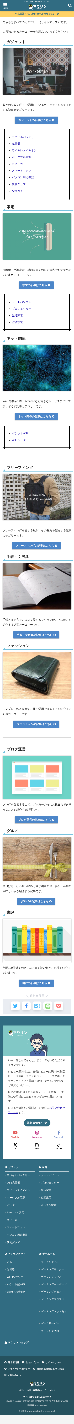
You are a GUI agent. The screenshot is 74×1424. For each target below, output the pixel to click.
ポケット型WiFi (16, 1284)
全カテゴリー (32, 1362)
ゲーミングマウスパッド (54, 1301)
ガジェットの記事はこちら (35, 120)
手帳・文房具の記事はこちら (35, 634)
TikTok (59, 1149)
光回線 (11, 1269)
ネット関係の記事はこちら (35, 416)
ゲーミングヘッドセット (54, 1313)
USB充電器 (13, 1182)
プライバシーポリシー (19, 1368)
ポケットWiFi (20, 433)
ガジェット (14, 1167)
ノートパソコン (21, 302)
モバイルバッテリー (24, 137)
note (37, 1149)
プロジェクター (21, 308)
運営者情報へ (35, 1122)
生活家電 (17, 315)
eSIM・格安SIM (16, 1291)
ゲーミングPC (49, 1261)
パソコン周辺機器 (23, 177)
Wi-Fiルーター (15, 1276)
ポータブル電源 (21, 157)
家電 (44, 1167)
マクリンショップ (18, 1342)
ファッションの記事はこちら (35, 724)
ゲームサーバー (50, 1323)
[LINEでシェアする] (47, 1005)
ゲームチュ (48, 1253)
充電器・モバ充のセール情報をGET (37, 13)
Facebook (59, 1137)
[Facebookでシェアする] (26, 1005)
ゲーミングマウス (51, 1276)
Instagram (37, 1137)
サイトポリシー (53, 1362)
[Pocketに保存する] (58, 1005)
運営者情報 (13, 1362)
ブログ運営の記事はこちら (35, 819)
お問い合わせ (15, 1375)
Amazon (17, 190)
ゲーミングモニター (52, 1269)
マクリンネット (16, 1253)
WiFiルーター (20, 440)
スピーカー (19, 163)
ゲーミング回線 (50, 1330)
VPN (9, 1261)
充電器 (16, 143)
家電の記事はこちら (35, 285)
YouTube (15, 1137)
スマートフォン (21, 170)
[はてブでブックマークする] (37, 1005)
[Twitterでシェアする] (15, 1005)
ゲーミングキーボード (54, 1284)
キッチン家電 (48, 1205)
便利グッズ (19, 184)
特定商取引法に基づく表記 (50, 1368)
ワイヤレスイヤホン (24, 150)
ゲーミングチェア (51, 1291)
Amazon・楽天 (15, 1212)
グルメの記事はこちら (35, 901)
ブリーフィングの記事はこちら (35, 545)
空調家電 (17, 322)
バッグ (11, 1205)
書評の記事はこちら (35, 983)
